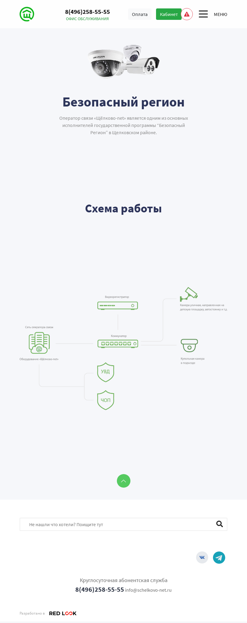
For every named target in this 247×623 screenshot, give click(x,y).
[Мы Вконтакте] (202, 557)
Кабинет (169, 14)
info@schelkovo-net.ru (148, 590)
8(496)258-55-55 (99, 589)
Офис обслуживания (87, 18)
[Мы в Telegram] (219, 557)
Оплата (140, 14)
